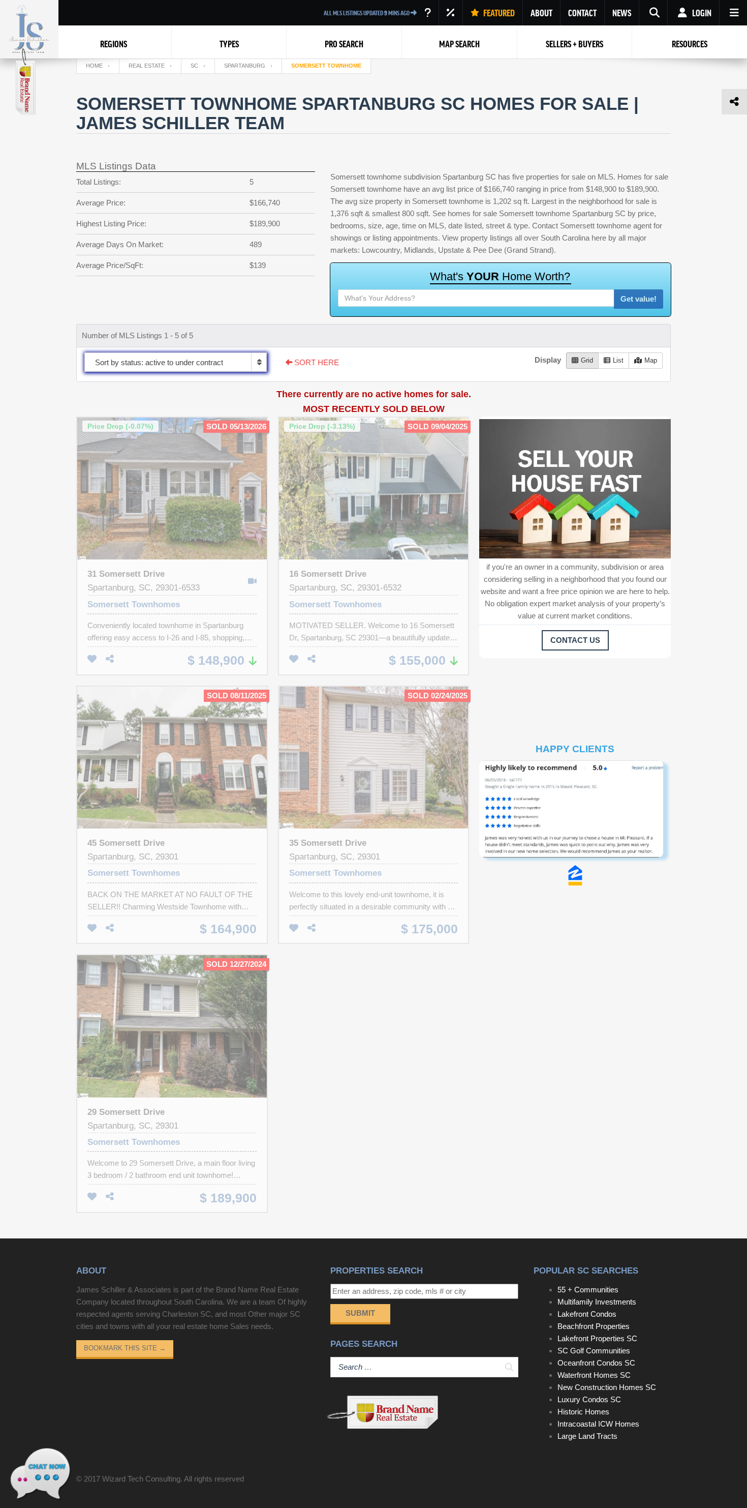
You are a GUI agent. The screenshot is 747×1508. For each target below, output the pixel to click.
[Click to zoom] (575, 812)
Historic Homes (583, 1411)
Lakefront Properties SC (597, 1338)
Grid (587, 360)
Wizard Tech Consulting (141, 1478)
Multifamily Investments (596, 1301)
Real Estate (147, 66)
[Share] (110, 659)
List (618, 360)
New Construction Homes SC (606, 1387)
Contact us (575, 640)
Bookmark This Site (125, 1348)
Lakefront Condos (586, 1314)
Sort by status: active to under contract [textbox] (159, 362)
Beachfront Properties (593, 1326)
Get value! (638, 298)
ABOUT (541, 13)
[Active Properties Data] (428, 12)
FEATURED (498, 13)
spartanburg (244, 66)
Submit (360, 1313)
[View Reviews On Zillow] (575, 875)
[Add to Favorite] (92, 659)
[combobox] (175, 362)
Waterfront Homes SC (594, 1375)
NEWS (621, 13)
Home (94, 66)
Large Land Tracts (587, 1436)
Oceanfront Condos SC (596, 1362)
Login (701, 13)
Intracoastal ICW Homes (598, 1424)
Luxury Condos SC (589, 1399)
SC (194, 66)
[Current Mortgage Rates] (450, 12)
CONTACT (582, 13)
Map (650, 360)
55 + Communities (587, 1289)
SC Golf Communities (593, 1350)
